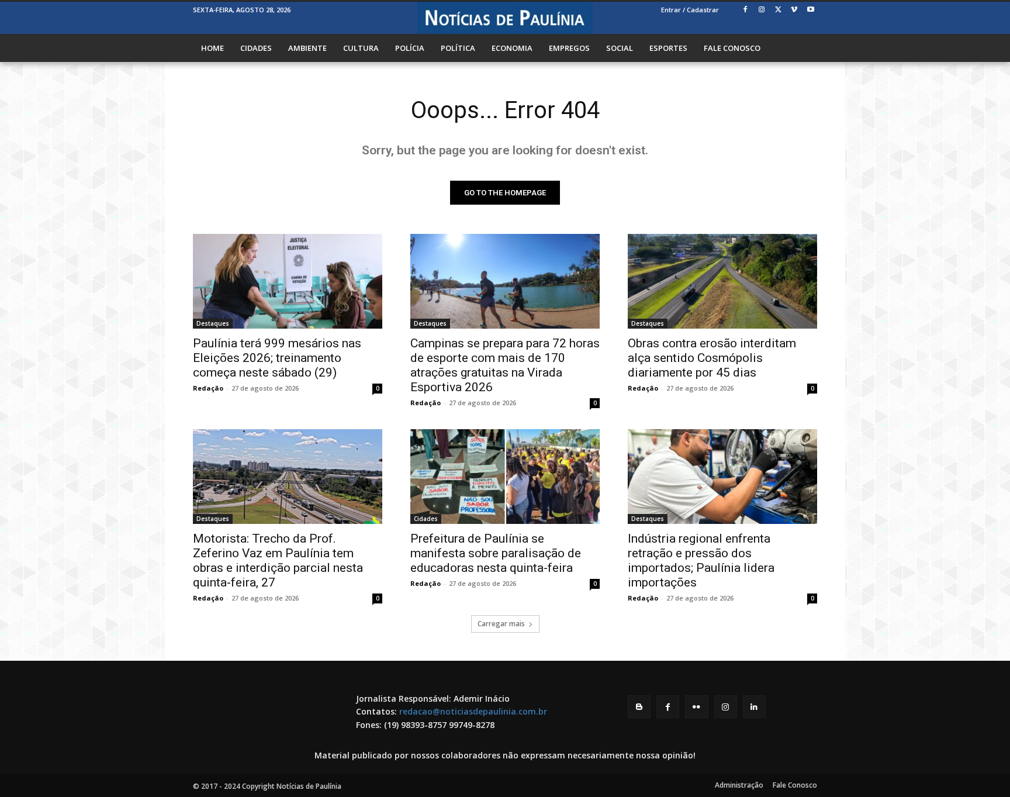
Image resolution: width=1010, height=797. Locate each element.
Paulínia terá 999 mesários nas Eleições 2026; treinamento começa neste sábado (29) (277, 357)
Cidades (426, 519)
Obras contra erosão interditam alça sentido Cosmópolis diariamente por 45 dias (712, 357)
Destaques (212, 323)
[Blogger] (639, 706)
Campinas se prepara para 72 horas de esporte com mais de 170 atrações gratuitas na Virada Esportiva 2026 (505, 365)
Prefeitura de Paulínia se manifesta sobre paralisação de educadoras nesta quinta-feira (495, 553)
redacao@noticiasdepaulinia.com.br (473, 711)
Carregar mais (501, 624)
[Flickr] (696, 706)
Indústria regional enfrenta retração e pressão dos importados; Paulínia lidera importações (701, 560)
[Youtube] (810, 10)
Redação (208, 388)
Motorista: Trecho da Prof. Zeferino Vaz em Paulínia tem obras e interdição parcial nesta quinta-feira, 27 (278, 560)
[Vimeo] (794, 10)
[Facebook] (745, 10)
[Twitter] (778, 10)
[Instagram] (762, 10)
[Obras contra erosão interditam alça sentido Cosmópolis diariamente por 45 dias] (722, 281)
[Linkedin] (754, 706)
